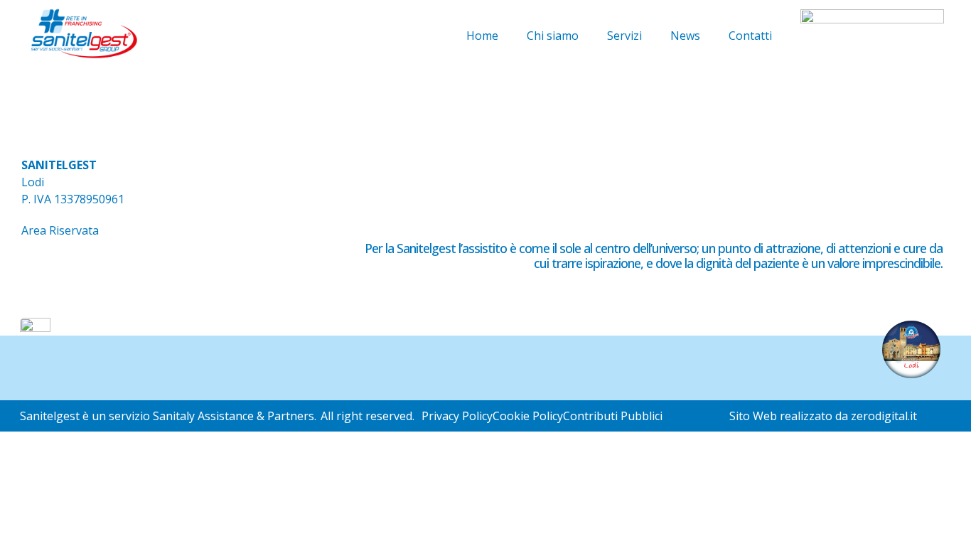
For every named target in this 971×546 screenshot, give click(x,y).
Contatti (750, 35)
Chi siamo (553, 35)
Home (482, 35)
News (685, 35)
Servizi (624, 35)
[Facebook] (39, 271)
